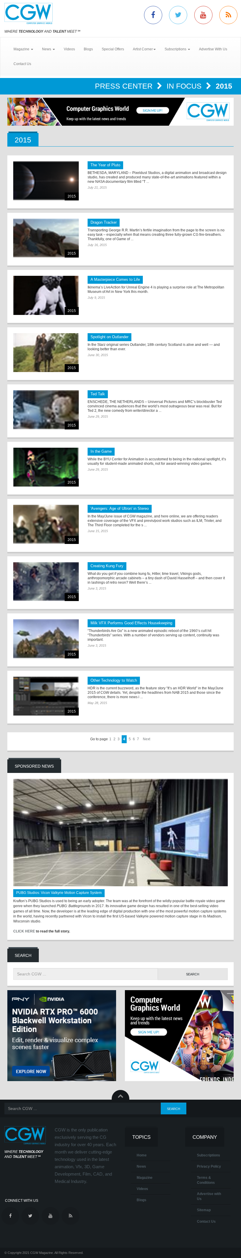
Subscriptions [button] (176, 49)
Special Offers (113, 49)
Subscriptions (208, 1155)
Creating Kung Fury (107, 566)
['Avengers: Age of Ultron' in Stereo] (46, 524)
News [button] (47, 49)
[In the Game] (46, 467)
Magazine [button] (22, 49)
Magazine (145, 1178)
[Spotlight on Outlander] (46, 352)
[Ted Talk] (46, 409)
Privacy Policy (209, 1166)
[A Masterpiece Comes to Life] (46, 295)
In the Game (101, 451)
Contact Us (22, 64)
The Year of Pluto (105, 165)
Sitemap (204, 1210)
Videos (69, 49)
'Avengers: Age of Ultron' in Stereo (120, 508)
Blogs (88, 49)
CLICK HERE (24, 931)
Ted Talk (98, 394)
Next (146, 739)
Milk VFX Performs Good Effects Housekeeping (131, 623)
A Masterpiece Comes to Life (115, 279)
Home (142, 1155)
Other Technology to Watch (114, 680)
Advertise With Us (213, 49)
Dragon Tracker (104, 222)
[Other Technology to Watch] (46, 696)
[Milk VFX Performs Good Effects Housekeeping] (46, 638)
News (141, 1166)
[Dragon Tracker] (46, 238)
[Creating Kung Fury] (46, 581)
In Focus (185, 86)
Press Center (125, 86)
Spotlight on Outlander (109, 337)
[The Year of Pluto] (46, 180)
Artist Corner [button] (143, 49)
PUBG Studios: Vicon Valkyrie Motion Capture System (59, 893)
